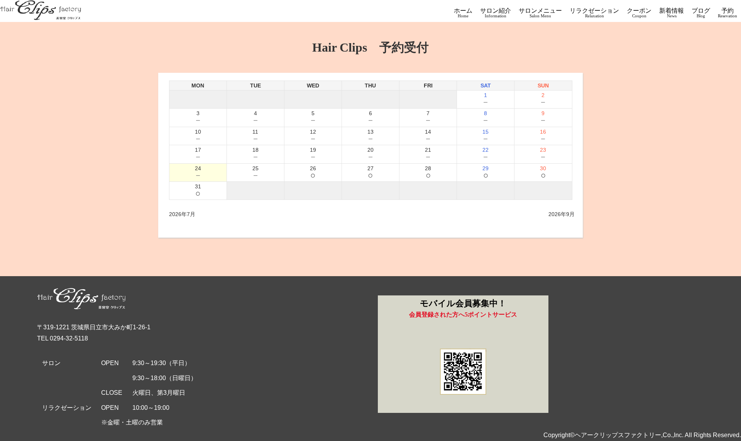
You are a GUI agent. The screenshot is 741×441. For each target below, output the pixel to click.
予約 (727, 12)
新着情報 (671, 12)
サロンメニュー (540, 12)
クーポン (639, 12)
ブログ (701, 12)
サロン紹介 (495, 12)
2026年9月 (561, 214)
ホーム (463, 12)
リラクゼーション (594, 12)
